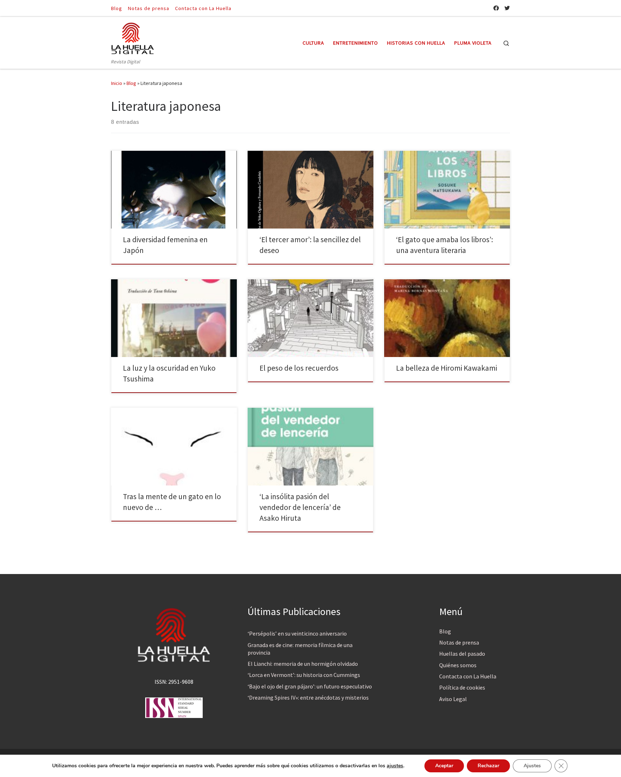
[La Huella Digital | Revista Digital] (132, 37)
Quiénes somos (458, 665)
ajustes (395, 766)
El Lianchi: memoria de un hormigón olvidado (303, 663)
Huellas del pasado (462, 653)
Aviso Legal (453, 699)
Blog (131, 83)
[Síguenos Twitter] (507, 8)
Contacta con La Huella (467, 676)
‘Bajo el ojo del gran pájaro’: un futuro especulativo (310, 686)
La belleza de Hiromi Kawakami (446, 368)
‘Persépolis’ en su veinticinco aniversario (297, 633)
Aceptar (444, 765)
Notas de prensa (459, 642)
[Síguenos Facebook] (496, 8)
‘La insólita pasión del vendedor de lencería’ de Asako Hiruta (300, 507)
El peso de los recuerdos (299, 368)
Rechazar (488, 765)
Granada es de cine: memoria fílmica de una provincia (300, 648)
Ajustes (532, 765)
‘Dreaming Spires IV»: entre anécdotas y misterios (308, 697)
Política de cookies (462, 687)
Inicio (116, 83)
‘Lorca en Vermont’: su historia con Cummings (304, 674)
